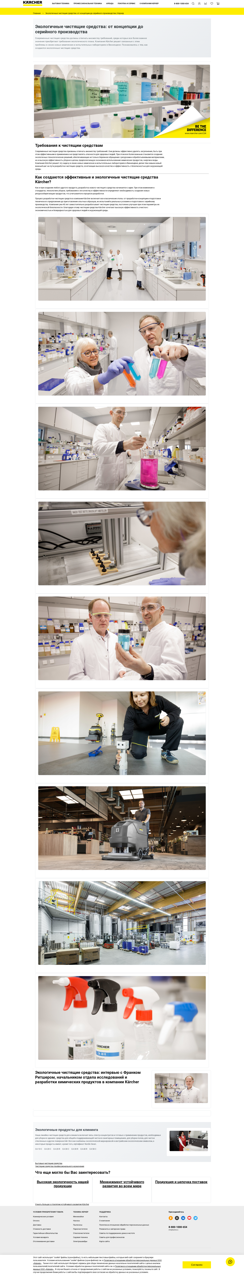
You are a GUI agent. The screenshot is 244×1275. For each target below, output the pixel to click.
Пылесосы (77, 1225)
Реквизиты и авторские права (112, 1229)
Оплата (36, 1221)
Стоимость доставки (42, 1229)
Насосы (76, 1221)
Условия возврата (41, 1237)
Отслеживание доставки (44, 1241)
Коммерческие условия (43, 1217)
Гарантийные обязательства (45, 1233)
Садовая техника (80, 1237)
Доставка (37, 1225)
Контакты (103, 1217)
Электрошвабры (80, 1241)
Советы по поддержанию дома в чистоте (117, 1233)
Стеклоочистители (81, 1233)
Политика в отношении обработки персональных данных (124, 1225)
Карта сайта (104, 1241)
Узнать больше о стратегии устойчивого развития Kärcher (62, 1204)
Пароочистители (80, 1229)
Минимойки (78, 1217)
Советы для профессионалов (111, 1237)
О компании (104, 1221)
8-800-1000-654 (178, 1227)
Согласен (196, 1264)
